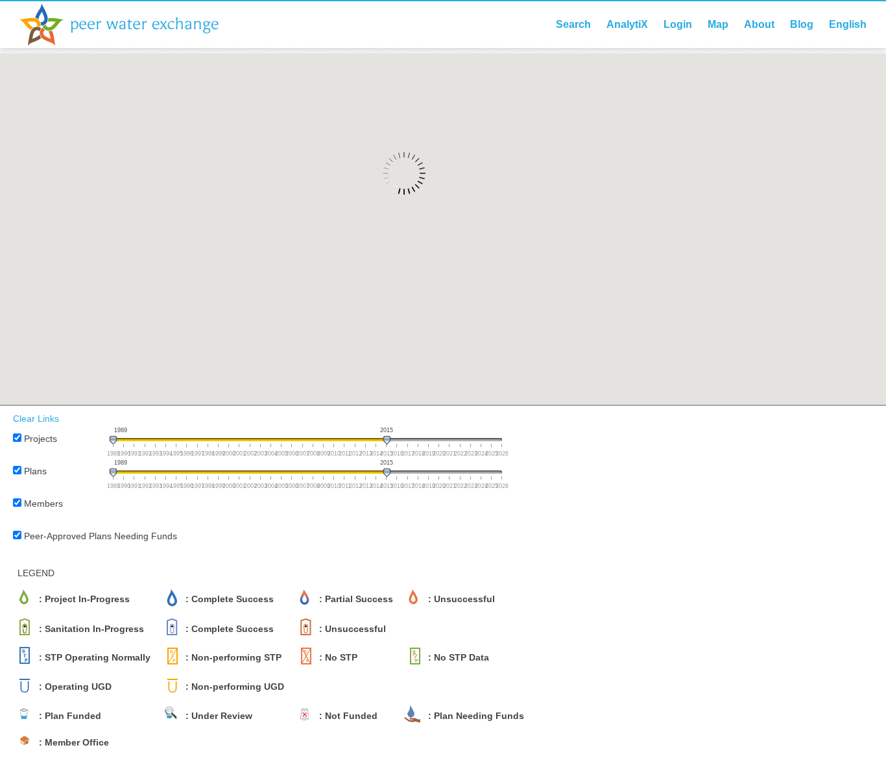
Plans (35, 471)
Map (718, 24)
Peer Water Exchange (129, 24)
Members (43, 503)
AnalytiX (627, 24)
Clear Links (36, 418)
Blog (801, 24)
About (759, 24)
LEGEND (36, 573)
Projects (40, 438)
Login (678, 24)
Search (573, 24)
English (848, 24)
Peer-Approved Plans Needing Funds (100, 536)
